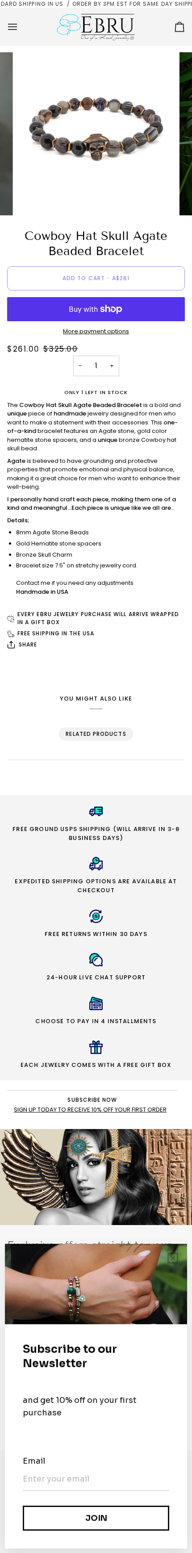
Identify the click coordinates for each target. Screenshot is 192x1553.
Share (28, 644)
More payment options (96, 331)
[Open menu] (20, 27)
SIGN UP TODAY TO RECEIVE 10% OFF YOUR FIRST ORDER (90, 1109)
